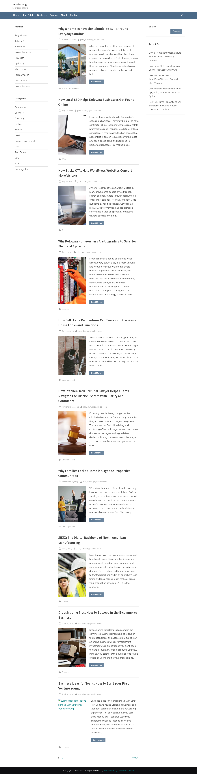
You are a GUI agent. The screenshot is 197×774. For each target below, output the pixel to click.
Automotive (20, 107)
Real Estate (28, 15)
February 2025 (22, 75)
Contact (74, 15)
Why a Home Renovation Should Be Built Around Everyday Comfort (165, 57)
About (64, 15)
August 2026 (21, 35)
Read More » (97, 82)
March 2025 (20, 69)
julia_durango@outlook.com (92, 39)
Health (18, 135)
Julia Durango (20, 4)
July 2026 (19, 41)
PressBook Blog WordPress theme (119, 770)
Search (152, 26)
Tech (64, 230)
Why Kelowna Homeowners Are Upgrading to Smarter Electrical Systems (165, 92)
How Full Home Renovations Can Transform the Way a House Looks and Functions (165, 106)
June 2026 (20, 46)
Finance (54, 15)
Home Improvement (70, 88)
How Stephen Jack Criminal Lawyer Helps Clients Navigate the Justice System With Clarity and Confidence (93, 396)
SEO (64, 159)
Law (17, 146)
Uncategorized (68, 380)
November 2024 (23, 86)
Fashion (18, 124)
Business (42, 15)
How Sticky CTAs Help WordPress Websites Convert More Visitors (163, 79)
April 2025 (20, 63)
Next (134, 757)
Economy (19, 118)
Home (16, 15)
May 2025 (19, 58)
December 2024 (22, 80)
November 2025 (23, 52)
